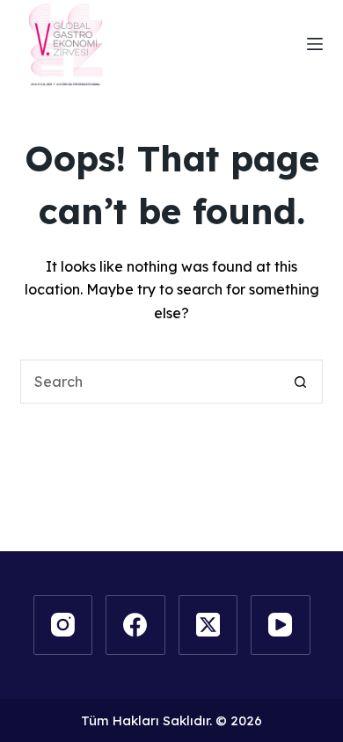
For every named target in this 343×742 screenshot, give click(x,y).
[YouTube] (280, 625)
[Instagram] (63, 625)
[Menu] (315, 44)
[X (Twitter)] (208, 625)
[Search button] (301, 382)
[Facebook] (135, 625)
